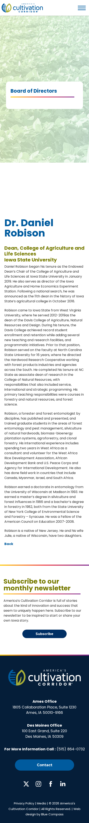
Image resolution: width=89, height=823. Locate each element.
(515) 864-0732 (71, 749)
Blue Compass (52, 814)
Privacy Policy (24, 803)
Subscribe (44, 634)
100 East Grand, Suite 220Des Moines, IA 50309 (44, 731)
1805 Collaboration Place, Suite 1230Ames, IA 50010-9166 (44, 707)
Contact (44, 765)
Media (41, 803)
